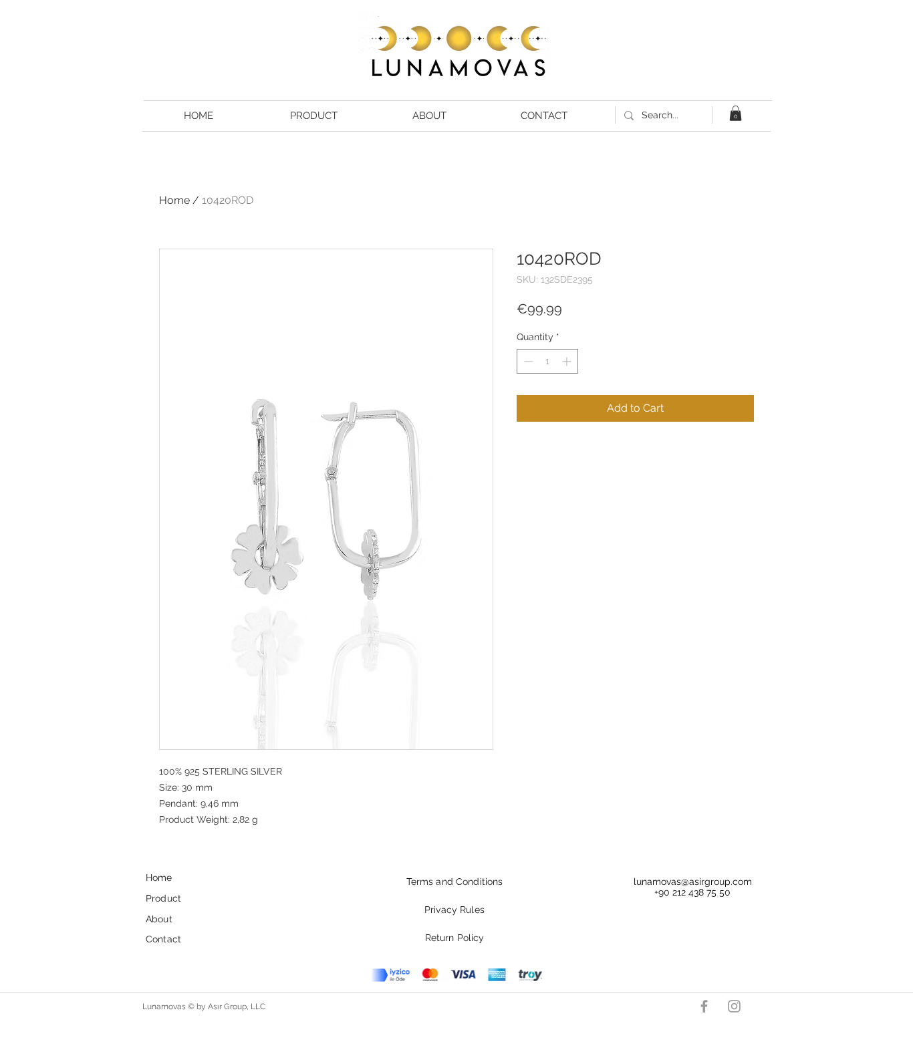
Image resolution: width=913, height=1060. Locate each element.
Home (174, 200)
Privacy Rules (454, 909)
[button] (735, 113)
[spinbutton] (547, 361)
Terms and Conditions (454, 881)
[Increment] (567, 361)
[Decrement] (527, 361)
